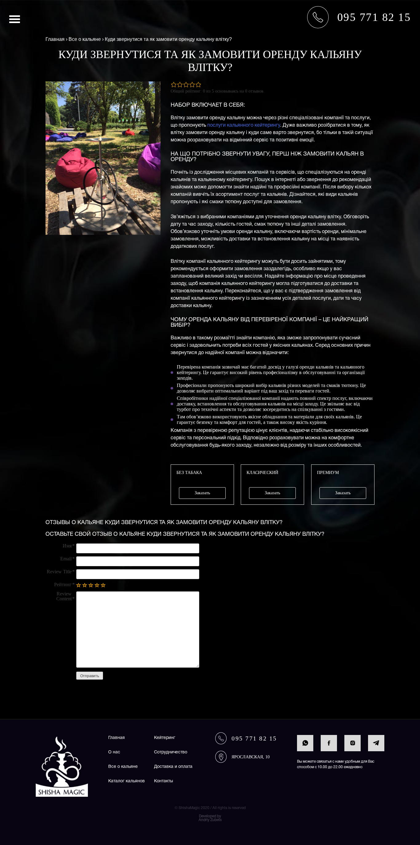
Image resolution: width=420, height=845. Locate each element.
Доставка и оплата (173, 767)
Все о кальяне (123, 767)
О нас (114, 752)
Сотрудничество (170, 752)
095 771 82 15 (254, 738)
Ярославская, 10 (251, 757)
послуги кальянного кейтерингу (243, 125)
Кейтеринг (164, 738)
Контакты (163, 781)
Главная (116, 738)
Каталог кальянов (126, 781)
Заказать (202, 493)
